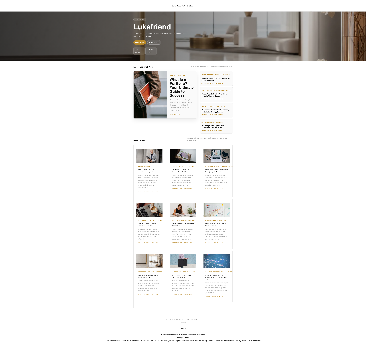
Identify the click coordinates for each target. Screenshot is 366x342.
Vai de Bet (125, 340)
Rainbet (151, 340)
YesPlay (204, 340)
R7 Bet (132, 340)
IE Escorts (165, 334)
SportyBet (167, 340)
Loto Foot (185, 340)
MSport (244, 340)
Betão (137, 340)
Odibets (210, 340)
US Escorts (183, 334)
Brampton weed (183, 337)
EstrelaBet (117, 340)
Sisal (180, 340)
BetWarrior (231, 340)
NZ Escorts (192, 334)
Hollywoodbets (195, 340)
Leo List (183, 328)
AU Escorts (201, 334)
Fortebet (257, 340)
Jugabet (224, 340)
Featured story (154, 42)
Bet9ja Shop (159, 340)
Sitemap (183, 322)
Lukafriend (183, 5)
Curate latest (139, 42)
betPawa (251, 340)
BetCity (238, 340)
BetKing (175, 340)
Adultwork (109, 340)
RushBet (217, 340)
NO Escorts (173, 334)
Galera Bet (144, 340)
